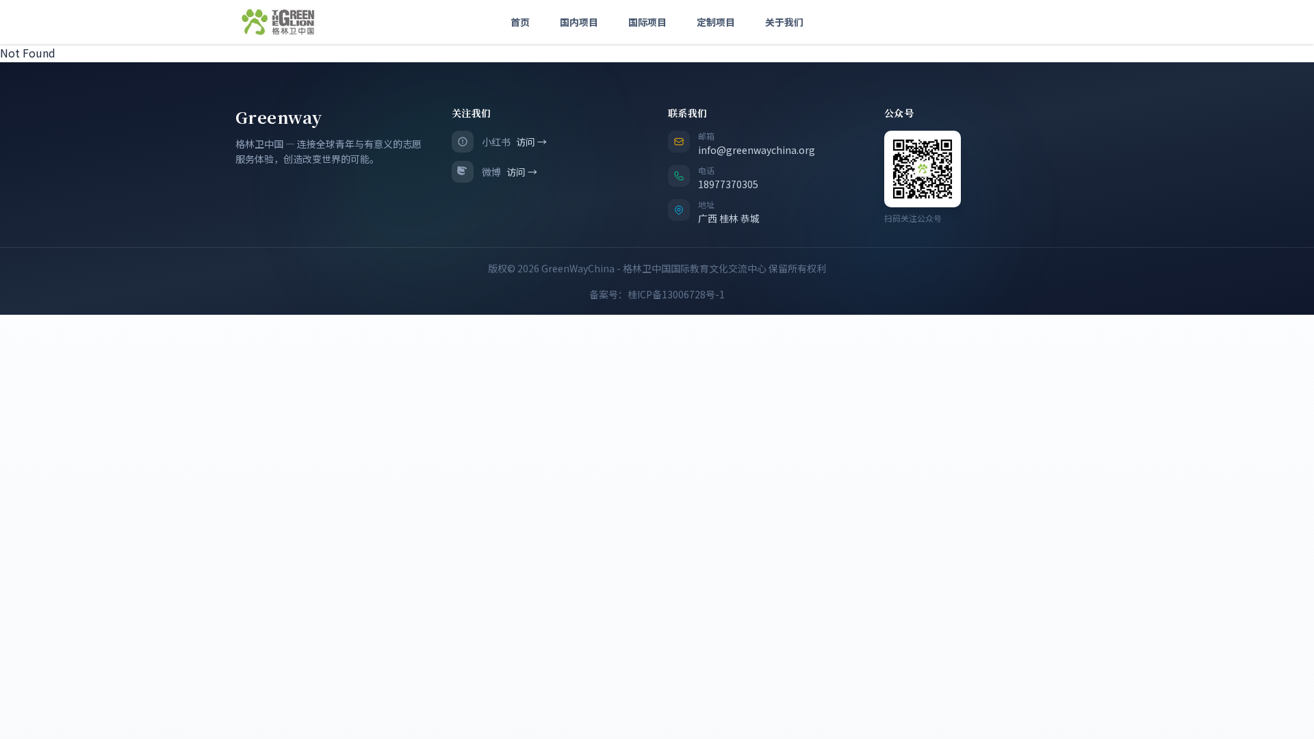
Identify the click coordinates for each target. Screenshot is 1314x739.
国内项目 (579, 22)
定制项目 (716, 22)
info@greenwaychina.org (756, 150)
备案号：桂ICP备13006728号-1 (657, 294)
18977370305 (728, 184)
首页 (520, 22)
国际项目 (647, 22)
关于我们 (784, 22)
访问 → (531, 141)
